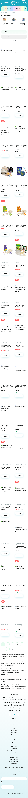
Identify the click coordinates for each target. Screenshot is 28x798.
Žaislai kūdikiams (19, 8)
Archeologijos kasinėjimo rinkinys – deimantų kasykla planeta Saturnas (7, 187)
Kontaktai (14, 726)
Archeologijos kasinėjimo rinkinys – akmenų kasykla (21, 226)
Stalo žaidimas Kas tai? (6, 68)
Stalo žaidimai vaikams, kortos (14, 750)
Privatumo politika (14, 737)
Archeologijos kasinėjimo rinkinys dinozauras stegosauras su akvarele (7, 147)
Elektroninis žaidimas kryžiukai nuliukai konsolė (20, 587)
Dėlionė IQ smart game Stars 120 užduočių (6, 506)
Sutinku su (9, 782)
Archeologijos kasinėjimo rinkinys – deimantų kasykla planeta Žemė (21, 187)
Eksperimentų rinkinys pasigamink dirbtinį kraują (6, 587)
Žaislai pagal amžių (5, 8)
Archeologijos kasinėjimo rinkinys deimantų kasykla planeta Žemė (21, 108)
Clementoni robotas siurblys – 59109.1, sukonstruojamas (5, 467)
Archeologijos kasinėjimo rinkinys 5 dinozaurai (7, 304)
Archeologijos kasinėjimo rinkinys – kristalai (7, 264)
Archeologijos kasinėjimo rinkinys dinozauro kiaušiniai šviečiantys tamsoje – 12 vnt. (7, 346)
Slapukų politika (14, 739)
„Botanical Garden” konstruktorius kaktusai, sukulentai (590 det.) (20, 69)
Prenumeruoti (8, 787)
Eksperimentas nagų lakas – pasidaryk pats (20, 547)
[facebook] (10, 714)
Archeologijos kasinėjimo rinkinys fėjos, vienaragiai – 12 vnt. (21, 345)
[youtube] (18, 714)
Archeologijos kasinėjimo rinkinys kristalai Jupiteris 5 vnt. (7, 387)
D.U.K (14, 728)
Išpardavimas (14, 763)
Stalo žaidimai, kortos (11, 8)
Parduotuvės (14, 732)
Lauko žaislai (8, 8)
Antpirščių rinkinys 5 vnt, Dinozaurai (7, 107)
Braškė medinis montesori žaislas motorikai (5, 427)
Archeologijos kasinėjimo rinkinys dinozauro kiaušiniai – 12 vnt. (21, 305)
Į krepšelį (5, 74)
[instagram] (14, 714)
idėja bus (17, 795)
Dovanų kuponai (25, 8)
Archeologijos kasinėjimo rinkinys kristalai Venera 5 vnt (21, 387)
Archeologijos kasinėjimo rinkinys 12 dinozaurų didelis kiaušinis (21, 265)
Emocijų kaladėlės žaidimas (19, 626)
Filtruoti (14, 41)
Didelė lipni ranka (5, 545)
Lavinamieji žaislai (14, 8)
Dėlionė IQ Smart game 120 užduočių (20, 466)
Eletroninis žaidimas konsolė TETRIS (5, 626)
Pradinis (3, 12)
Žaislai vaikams (2, 8)
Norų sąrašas (14, 734)
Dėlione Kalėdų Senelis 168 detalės (20, 506)
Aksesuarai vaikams (22, 8)
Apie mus (14, 722)
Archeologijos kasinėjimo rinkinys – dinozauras (7, 226)
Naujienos (14, 724)
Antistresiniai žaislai (16, 8)
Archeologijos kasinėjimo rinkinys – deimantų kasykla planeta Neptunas (21, 147)
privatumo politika (11, 782)
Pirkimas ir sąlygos (14, 730)
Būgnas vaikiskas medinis (19, 426)
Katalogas (7, 12)
